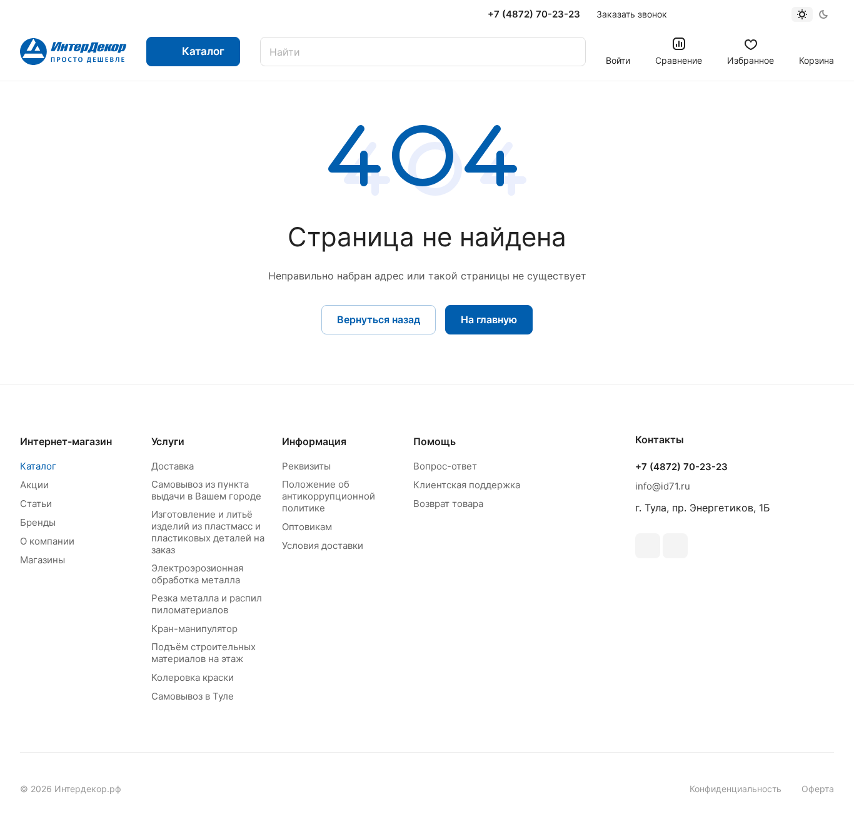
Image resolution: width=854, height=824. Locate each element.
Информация (314, 441)
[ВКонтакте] (647, 545)
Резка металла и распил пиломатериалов (206, 604)
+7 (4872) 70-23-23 (534, 14)
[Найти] (570, 51)
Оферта (817, 788)
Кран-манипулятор (194, 629)
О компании (47, 541)
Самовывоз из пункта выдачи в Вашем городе (206, 490)
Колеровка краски (192, 677)
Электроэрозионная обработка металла (197, 574)
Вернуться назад (378, 319)
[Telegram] (675, 545)
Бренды (38, 522)
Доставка (172, 466)
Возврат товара (448, 504)
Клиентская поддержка (466, 485)
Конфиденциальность (735, 788)
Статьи (36, 504)
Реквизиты (306, 466)
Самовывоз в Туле (192, 696)
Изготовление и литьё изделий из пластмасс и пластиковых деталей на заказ (207, 532)
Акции (34, 485)
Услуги (167, 441)
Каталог (38, 466)
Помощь (434, 441)
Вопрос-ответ (445, 466)
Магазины (42, 560)
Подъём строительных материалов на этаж (203, 653)
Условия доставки (322, 545)
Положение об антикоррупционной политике (328, 496)
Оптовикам (307, 527)
